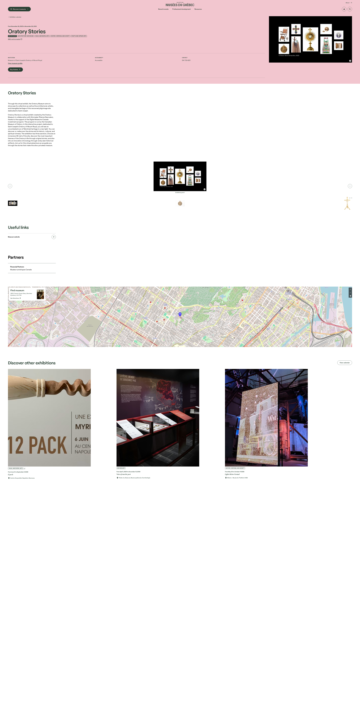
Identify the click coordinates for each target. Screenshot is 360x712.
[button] (344, 9)
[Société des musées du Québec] (180, 4)
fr (351, 2)
